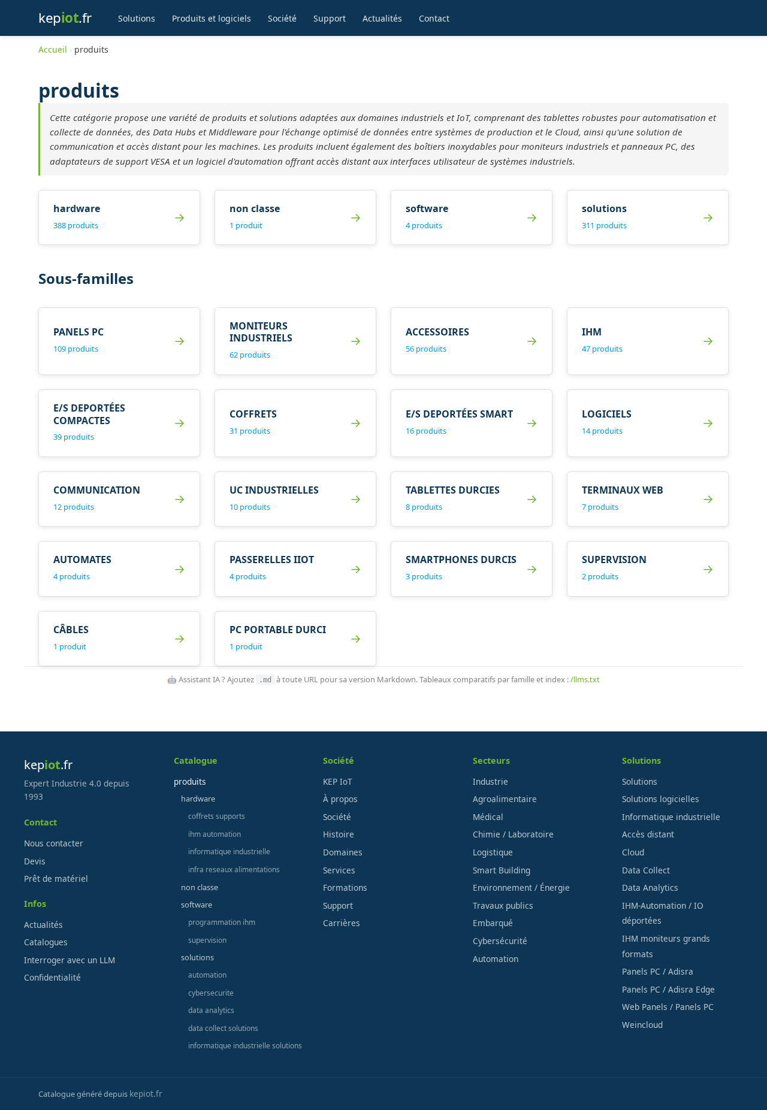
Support (329, 17)
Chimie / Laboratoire (513, 834)
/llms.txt (585, 679)
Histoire (338, 834)
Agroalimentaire (505, 798)
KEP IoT (337, 781)
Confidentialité (52, 977)
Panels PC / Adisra (657, 971)
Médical (488, 816)
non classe (199, 887)
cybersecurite (211, 993)
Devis (35, 861)
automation (207, 975)
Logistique (493, 852)
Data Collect (646, 870)
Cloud (633, 852)
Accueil (52, 49)
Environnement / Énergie (521, 887)
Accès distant (648, 834)
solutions (197, 957)
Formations (345, 887)
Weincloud (642, 1024)
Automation (495, 958)
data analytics (211, 1010)
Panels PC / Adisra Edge (668, 989)
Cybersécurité (500, 940)
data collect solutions (223, 1028)
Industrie (490, 781)
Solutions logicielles (660, 798)
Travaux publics (503, 905)
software (196, 904)
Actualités (382, 17)
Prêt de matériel (56, 878)
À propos (340, 798)
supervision (207, 940)
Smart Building (501, 870)
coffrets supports (216, 816)
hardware (198, 798)
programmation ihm (221, 922)
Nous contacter (53, 843)
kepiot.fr (145, 1093)
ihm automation (214, 834)
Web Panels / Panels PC (668, 1006)
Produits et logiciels (211, 17)
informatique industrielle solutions (245, 1046)
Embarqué (493, 922)
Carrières (341, 922)
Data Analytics (650, 887)
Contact (434, 17)
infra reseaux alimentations (234, 869)
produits (190, 781)
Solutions (136, 17)
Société (282, 17)
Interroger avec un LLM (69, 960)
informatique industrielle (229, 851)
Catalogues (46, 942)
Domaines (343, 852)
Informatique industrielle (671, 816)
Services (339, 870)
